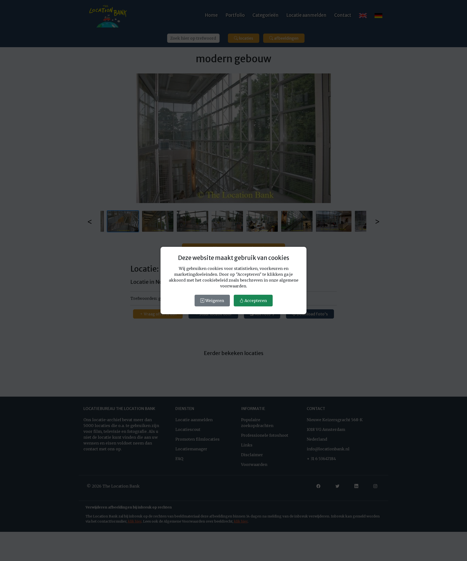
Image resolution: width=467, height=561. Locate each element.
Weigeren (214, 300)
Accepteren (255, 300)
